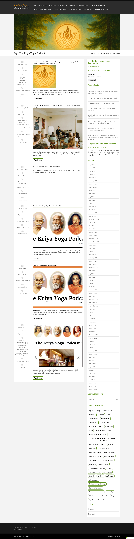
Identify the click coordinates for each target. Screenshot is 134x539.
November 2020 (93, 335)
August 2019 (92, 367)
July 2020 (91, 341)
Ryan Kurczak (22, 71)
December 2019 (93, 357)
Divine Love (92, 422)
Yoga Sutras (22, 136)
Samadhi (91, 476)
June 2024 (92, 222)
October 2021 (93, 303)
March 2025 (92, 206)
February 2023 (93, 258)
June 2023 (92, 248)
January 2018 (93, 389)
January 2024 (93, 235)
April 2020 (92, 347)
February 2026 (93, 181)
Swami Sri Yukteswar (22, 353)
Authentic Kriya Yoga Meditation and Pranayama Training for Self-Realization (60, 6)
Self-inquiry (110, 476)
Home (93, 53)
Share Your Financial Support (97, 147)
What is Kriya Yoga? (98, 6)
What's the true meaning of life (98, 496)
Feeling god (109, 426)
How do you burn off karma (97, 434)
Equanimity (92, 426)
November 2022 (93, 267)
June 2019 (92, 373)
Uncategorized (22, 194)
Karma (103, 444)
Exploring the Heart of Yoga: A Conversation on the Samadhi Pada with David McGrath (57, 106)
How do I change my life (103, 430)
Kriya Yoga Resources (102, 9)
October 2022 (93, 271)
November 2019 (93, 360)
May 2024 (92, 226)
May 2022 (92, 280)
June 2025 (92, 200)
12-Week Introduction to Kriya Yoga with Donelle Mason (102, 99)
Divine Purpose (104, 422)
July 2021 (91, 312)
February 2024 (93, 232)
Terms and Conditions (113, 536)
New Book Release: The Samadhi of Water (101, 103)
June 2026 (92, 168)
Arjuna (91, 411)
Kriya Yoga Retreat (109, 452)
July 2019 (91, 370)
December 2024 (93, 213)
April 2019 (92, 380)
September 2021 (94, 306)
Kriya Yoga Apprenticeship (42, 9)
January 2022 (93, 293)
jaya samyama (93, 444)
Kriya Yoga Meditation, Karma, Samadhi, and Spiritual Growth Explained (101, 129)
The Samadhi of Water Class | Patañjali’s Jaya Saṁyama (101, 109)
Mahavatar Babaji (22, 344)
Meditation (22, 81)
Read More (38, 99)
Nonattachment (104, 464)
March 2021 (92, 322)
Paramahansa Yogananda (22, 183)
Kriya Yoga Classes (104, 448)
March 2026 (92, 177)
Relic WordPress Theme (28, 536)
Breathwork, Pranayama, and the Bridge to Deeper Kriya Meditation (103, 116)
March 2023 (92, 254)
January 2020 (93, 354)
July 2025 (91, 197)
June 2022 (92, 277)
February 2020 (93, 351)
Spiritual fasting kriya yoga (97, 484)
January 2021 (93, 328)
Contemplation (93, 418)
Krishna (110, 444)
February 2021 (93, 325)
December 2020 (93, 332)
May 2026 (92, 171)
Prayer (110, 468)
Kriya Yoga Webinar (95, 456)
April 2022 (92, 283)
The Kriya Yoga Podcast (22, 84)
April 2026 (92, 174)
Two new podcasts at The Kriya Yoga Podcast (46, 166)
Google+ (92, 509)
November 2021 (93, 299)
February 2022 (93, 290)
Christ (108, 415)
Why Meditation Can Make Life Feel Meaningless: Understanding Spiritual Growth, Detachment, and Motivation (55, 62)
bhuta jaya (92, 415)
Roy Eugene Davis (22, 349)
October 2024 (93, 216)
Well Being (110, 492)
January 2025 (93, 210)
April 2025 (92, 203)
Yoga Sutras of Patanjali (22, 128)
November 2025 (93, 190)
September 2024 (94, 219)
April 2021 (92, 319)
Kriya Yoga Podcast (95, 452)
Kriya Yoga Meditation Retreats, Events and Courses (73, 9)
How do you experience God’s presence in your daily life (103, 439)
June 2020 (92, 344)
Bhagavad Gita (107, 411)
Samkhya (100, 476)
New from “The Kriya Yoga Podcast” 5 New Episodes (48, 206)
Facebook (92, 514)
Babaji (98, 411)
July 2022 (91, 274)
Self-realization (93, 480)
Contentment (105, 418)
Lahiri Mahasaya (22, 342)
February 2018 (93, 386)
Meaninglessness (22, 79)
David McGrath (22, 120)
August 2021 (92, 309)
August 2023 (92, 245)
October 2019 (93, 364)
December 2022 (93, 264)
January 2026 (93, 184)
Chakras (101, 415)
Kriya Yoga (22, 77)
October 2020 (93, 338)
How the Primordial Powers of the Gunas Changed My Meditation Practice (103, 92)
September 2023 (94, 242)
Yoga (112, 496)
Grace (91, 430)
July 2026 (91, 165)
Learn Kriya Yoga (94, 460)
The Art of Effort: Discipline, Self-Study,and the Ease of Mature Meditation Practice (102, 123)
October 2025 (93, 194)
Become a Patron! (93, 67)
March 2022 (92, 287)
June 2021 (92, 315)
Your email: (91, 74)
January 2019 (93, 383)
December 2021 (93, 296)
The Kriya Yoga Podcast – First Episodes (45, 265)
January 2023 (93, 261)
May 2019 (92, 376)
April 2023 (92, 251)
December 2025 (93, 187)
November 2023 (93, 238)
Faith (100, 426)
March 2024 (92, 229)
